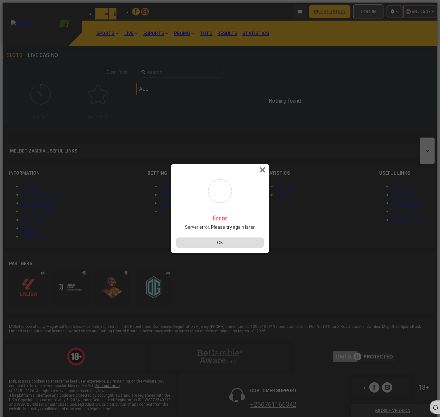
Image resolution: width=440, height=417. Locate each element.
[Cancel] (263, 170)
